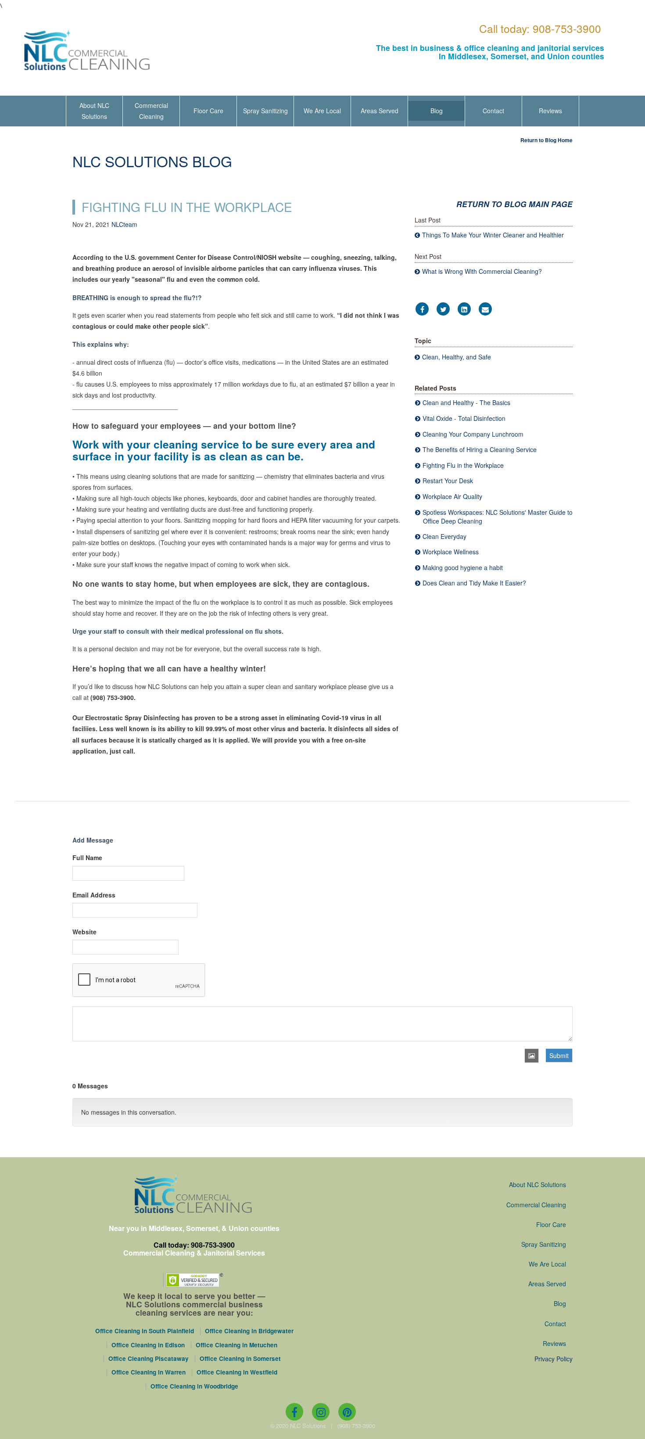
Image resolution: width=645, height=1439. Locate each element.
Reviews (550, 110)
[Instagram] (320, 1412)
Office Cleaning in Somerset (240, 1358)
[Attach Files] (532, 1055)
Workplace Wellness (451, 551)
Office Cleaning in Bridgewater (249, 1331)
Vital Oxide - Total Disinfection (464, 418)
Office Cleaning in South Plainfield (144, 1331)
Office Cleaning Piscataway (148, 1358)
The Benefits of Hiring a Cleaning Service (480, 449)
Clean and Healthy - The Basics (466, 402)
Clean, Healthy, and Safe (456, 356)
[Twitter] (443, 309)
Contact (493, 110)
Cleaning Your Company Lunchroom (473, 434)
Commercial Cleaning (151, 111)
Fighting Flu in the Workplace (463, 465)
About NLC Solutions (94, 111)
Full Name (87, 857)
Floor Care (208, 110)
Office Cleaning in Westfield (237, 1372)
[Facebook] (422, 309)
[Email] (485, 309)
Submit (559, 1055)
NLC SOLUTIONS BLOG (152, 161)
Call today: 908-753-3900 (540, 28)
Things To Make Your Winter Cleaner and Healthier (493, 234)
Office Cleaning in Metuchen (236, 1345)
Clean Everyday (444, 536)
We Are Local (322, 110)
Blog (436, 110)
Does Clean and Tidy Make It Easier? (474, 582)
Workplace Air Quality (452, 496)
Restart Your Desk (448, 480)
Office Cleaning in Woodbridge (194, 1386)
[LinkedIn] (464, 309)
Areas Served (379, 110)
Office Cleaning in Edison (148, 1345)
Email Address (93, 894)
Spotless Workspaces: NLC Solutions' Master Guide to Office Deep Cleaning (498, 517)
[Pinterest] (347, 1412)
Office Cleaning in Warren (148, 1372)
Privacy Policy (553, 1358)
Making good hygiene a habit (463, 567)
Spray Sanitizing (265, 110)
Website (84, 931)
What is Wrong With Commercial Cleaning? (482, 271)
